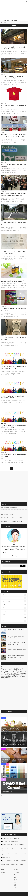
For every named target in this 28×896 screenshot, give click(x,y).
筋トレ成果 (5, 676)
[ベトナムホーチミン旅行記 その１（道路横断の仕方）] (14, 94)
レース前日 (7, 673)
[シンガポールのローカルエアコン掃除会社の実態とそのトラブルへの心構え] (14, 241)
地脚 (14, 674)
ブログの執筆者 (4, 871)
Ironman (12, 667)
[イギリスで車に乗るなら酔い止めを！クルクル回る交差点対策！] (14, 153)
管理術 (15, 885)
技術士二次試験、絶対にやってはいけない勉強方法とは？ (12, 521)
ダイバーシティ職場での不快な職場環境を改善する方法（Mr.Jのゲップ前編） (13, 426)
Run (18, 667)
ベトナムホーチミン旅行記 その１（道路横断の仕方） (13, 106)
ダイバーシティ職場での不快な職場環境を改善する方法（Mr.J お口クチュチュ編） (13, 367)
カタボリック (15, 668)
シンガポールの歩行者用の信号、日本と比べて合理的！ (13, 223)
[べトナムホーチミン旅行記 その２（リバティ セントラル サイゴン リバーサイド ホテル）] (14, 65)
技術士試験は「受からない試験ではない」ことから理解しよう (12, 517)
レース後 (11, 673)
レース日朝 (14, 673)
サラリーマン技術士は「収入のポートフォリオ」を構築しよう (13, 864)
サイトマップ (3, 874)
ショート (20, 668)
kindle (15, 667)
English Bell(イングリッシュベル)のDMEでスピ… (11, 838)
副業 (14, 607)
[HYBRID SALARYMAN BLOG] (12, 20)
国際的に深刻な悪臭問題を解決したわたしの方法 (13, 281)
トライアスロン (17, 872)
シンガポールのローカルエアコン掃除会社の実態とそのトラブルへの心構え (13, 252)
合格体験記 (11, 674)
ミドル (20, 671)
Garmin (9, 667)
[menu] (26, 2)
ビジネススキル (14, 620)
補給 (24, 676)
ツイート (3, 714)
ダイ (14, 544)
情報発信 (16, 674)
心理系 (15, 887)
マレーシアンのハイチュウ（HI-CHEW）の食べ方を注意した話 (13, 309)
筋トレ (14, 604)
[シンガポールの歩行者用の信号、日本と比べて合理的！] (14, 212)
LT (16, 667)
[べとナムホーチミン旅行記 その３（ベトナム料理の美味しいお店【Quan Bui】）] (14, 36)
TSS (22, 667)
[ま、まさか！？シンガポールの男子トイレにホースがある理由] (14, 327)
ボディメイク (16, 875)
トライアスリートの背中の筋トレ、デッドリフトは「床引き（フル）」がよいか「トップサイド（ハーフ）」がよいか (17, 644)
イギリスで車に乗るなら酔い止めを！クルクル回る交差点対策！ (13, 165)
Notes (14, 614)
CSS (5, 667)
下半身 (19, 673)
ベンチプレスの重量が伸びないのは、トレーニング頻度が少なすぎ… (14, 861)
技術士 (14, 594)
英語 (14, 617)
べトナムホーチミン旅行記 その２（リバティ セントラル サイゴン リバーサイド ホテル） (14, 77)
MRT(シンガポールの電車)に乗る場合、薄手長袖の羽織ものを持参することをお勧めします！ (13, 194)
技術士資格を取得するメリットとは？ (8, 514)
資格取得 (7, 677)
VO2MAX (25, 667)
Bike (2, 667)
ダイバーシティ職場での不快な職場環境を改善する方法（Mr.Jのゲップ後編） (13, 397)
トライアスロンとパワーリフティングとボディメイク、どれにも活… (14, 854)
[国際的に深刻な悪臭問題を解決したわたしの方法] (14, 270)
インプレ (2, 668)
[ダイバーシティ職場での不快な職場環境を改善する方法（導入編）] (14, 443)
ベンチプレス (5, 733)
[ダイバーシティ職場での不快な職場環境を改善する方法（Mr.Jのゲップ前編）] (14, 414)
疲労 (23, 674)
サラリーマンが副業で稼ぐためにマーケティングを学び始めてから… (14, 845)
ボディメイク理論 (13, 671)
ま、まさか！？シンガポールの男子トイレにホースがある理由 (13, 338)
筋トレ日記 (12, 676)
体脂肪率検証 (6, 674)
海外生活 (14, 611)
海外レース (20, 674)
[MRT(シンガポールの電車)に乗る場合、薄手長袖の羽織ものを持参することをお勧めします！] (14, 182)
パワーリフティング (14, 601)
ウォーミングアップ (9, 668)
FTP (7, 667)
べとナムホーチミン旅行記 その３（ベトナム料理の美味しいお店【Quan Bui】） (13, 47)
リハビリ (22, 671)
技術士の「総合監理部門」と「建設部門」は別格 (16, 629)
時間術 (15, 884)
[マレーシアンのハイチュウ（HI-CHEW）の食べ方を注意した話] (14, 297)
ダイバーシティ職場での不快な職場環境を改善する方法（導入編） (13, 455)
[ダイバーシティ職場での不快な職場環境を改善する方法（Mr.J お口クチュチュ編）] (14, 356)
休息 (22, 673)
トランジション (12, 669)
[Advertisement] (12, 10)
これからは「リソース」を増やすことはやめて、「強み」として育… (14, 849)
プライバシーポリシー (5, 872)
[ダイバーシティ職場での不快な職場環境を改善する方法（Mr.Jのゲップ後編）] (14, 385)
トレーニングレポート (20, 669)
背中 (20, 676)
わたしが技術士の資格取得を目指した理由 (9, 507)
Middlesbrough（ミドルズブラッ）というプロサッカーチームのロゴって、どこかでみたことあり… (14, 135)
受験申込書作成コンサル (5, 511)
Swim (20, 667)
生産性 (15, 889)
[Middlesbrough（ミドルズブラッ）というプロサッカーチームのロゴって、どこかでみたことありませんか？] (14, 123)
